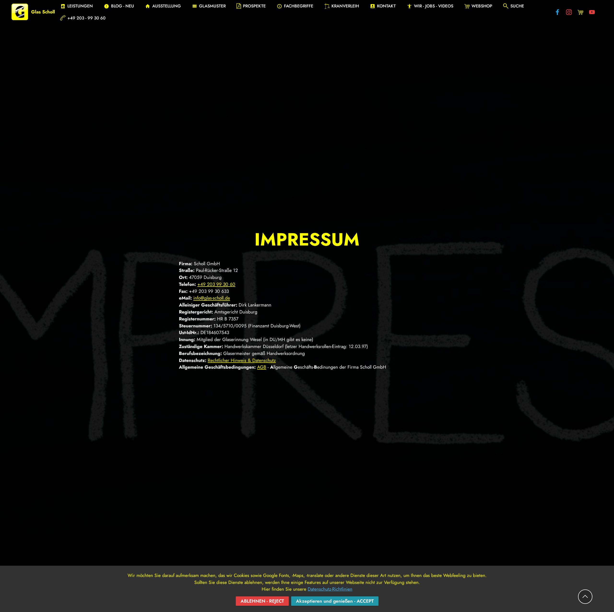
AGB (261, 367)
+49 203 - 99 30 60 (86, 18)
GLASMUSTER (212, 6)
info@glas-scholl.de (211, 297)
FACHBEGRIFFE (298, 6)
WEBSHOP (482, 6)
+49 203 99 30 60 (216, 284)
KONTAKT (386, 6)
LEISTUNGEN (80, 6)
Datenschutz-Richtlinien (330, 589)
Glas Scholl (43, 12)
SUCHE (517, 6)
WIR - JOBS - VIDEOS (433, 6)
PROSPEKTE (254, 6)
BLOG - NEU (122, 6)
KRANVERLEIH (345, 6)
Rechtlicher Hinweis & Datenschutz (242, 360)
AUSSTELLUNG (166, 6)
